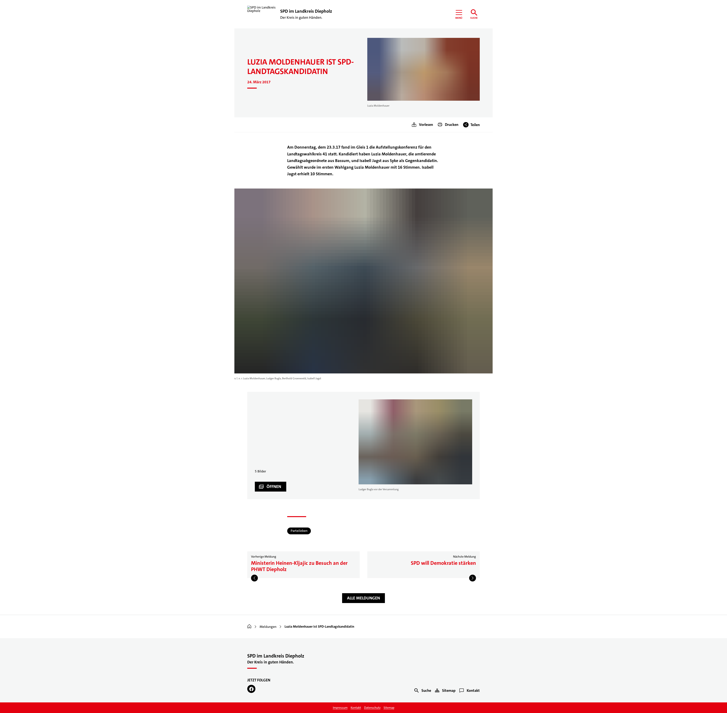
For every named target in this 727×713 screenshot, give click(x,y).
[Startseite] (249, 626)
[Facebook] (251, 689)
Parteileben (299, 530)
